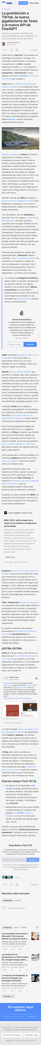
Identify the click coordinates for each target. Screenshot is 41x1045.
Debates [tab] (24, 927)
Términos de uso (24, 865)
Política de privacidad (20, 869)
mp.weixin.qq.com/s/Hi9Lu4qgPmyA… (18, 698)
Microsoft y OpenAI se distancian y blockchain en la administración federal (15, 984)
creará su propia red (10, 461)
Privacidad (8, 1030)
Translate (6, 9)
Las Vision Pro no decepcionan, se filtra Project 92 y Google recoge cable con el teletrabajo (15, 957)
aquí (22, 67)
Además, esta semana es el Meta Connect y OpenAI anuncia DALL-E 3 (15, 943)
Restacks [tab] (17, 900)
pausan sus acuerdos (29, 602)
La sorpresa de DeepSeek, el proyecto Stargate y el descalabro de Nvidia (14, 978)
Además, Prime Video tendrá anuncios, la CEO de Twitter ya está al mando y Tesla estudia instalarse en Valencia (15, 963)
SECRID (20, 813)
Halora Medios (23, 299)
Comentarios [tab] (7, 900)
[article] (20, 941)
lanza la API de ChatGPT (20, 372)
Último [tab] (16, 927)
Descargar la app (31, 1035)
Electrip (11, 119)
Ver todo (7, 996)
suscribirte (23, 76)
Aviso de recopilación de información (23, 867)
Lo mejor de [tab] (7, 927)
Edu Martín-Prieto (13, 42)
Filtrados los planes (10, 154)
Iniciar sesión (34, 3)
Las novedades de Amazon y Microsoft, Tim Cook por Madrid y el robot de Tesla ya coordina (15, 936)
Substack (9, 1040)
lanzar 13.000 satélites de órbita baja (18, 444)
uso (15, 813)
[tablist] (12, 900)
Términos (17, 1030)
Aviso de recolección (29, 1030)
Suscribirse (23, 3)
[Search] (37, 927)
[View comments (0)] (11, 50)
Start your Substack (12, 1035)
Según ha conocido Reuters (23, 258)
